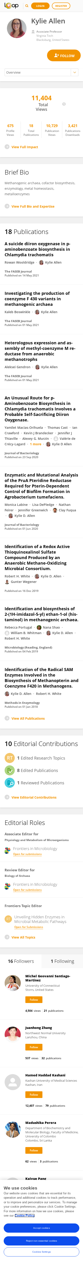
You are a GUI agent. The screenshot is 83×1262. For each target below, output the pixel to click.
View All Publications (28, 718)
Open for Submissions (28, 927)
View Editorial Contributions (34, 797)
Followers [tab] (21, 961)
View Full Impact (25, 147)
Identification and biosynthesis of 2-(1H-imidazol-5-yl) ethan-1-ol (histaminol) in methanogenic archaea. (41, 614)
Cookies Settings (41, 1252)
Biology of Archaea (17, 876)
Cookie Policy (25, 1215)
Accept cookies (41, 1228)
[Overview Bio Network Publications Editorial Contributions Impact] (41, 72)
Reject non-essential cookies (41, 1241)
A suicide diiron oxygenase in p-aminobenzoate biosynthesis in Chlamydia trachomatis (37, 249)
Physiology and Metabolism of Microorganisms (37, 840)
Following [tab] (62, 961)
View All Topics (23, 937)
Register (61, 6)
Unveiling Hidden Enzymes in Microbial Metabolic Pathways (40, 919)
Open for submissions (27, 854)
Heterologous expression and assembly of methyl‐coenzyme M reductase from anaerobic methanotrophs (40, 351)
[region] (41, 1221)
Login (40, 6)
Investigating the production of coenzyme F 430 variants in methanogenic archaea (37, 298)
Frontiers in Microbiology (35, 848)
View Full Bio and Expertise (33, 206)
